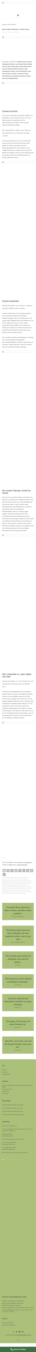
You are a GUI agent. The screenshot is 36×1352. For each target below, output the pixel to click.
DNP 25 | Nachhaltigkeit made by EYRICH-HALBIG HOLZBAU (18, 1307)
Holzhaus (30, 882)
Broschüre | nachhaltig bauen (9, 1126)
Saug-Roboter (5, 888)
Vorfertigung (16, 893)
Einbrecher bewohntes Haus (7, 879)
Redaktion (17, 32)
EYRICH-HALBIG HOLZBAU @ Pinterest (12, 1111)
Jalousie (6, 883)
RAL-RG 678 (12, 887)
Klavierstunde (11, 883)
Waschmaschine (23, 893)
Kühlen (20, 883)
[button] (4, 870)
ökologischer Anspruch (12, 885)
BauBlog (8, 877)
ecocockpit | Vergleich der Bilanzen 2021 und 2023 (15, 1152)
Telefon (22, 891)
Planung (27, 885)
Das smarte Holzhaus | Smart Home (15, 29)
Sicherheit (24, 888)
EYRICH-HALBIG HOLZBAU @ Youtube (12, 1108)
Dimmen (27, 877)
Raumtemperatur (25, 887)
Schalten (19, 888)
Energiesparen (21, 880)
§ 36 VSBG (5, 1093)
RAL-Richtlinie (18, 887)
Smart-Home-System (20, 890)
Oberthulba (4, 885)
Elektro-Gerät (16, 879)
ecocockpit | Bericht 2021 (8, 1149)
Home (3, 883)
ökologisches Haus (21, 885)
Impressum (5, 1072)
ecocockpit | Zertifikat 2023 (9, 1142)
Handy (13, 882)
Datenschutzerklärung (7, 1322)
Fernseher (29, 880)
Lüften (29, 883)
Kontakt (4, 1069)
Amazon (20, 877)
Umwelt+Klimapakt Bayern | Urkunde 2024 (13, 1139)
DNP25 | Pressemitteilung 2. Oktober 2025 (13, 1301)
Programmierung (5, 887)
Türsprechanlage (10, 893)
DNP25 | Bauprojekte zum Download (11, 1305)
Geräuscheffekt (5, 882)
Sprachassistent (5, 891)
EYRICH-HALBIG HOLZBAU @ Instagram (13, 1114)
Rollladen (31, 887)
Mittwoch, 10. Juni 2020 (7, 32)
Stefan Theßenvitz (22, 865)
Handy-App (17, 882)
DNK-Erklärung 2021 (7, 1136)
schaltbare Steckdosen (12, 888)
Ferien (25, 880)
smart (27, 888)
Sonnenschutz (27, 890)
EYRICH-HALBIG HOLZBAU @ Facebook (13, 1105)
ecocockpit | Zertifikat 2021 (9, 1147)
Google (10, 882)
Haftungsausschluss (7, 1089)
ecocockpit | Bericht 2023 (8, 1144)
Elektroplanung (5, 880)
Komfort (11, 877)
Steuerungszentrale (13, 891)
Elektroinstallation (23, 879)
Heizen (26, 882)
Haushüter (23, 882)
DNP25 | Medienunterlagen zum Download (12, 1303)
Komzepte (28, 862)
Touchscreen (30, 891)
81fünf (11, 865)
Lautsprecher (24, 883)
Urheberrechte (5, 1091)
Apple (24, 877)
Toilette (26, 891)
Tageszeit (19, 891)
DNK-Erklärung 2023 (7, 1134)
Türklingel (4, 893)
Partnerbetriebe (6, 1074)
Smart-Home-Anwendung (10, 890)
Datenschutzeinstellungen (8, 1325)
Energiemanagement (13, 880)
